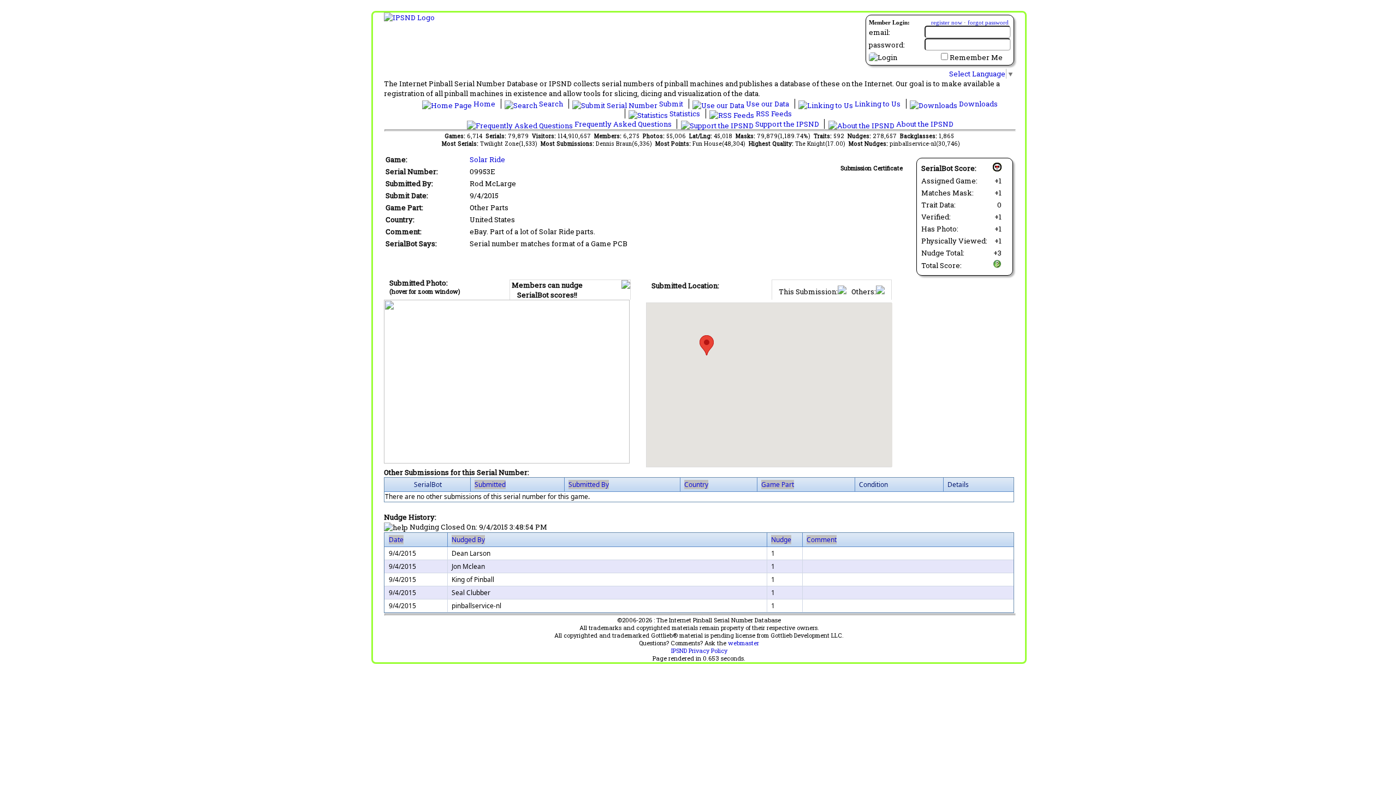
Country (696, 484)
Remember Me (976, 57)
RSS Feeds (773, 113)
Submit (671, 104)
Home (484, 104)
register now (946, 22)
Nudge (781, 539)
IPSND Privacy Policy (699, 651)
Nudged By (468, 539)
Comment (822, 539)
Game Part (777, 484)
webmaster (743, 643)
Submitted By (588, 484)
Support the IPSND (787, 124)
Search (551, 104)
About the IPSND (924, 124)
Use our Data (767, 104)
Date (396, 539)
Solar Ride (487, 159)
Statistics (685, 113)
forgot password (988, 22)
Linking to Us (877, 104)
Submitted (490, 484)
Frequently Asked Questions (623, 124)
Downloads (977, 104)
